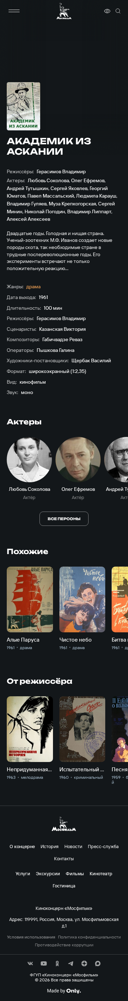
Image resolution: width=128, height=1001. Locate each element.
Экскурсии (48, 873)
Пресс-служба (103, 846)
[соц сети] (30, 963)
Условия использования (31, 937)
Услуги (23, 873)
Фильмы (75, 873)
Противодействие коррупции (64, 944)
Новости (73, 846)
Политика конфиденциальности (89, 937)
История (50, 846)
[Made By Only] (64, 991)
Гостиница (64, 885)
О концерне (22, 846)
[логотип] (64, 11)
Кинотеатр (101, 873)
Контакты (64, 858)
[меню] (14, 11)
